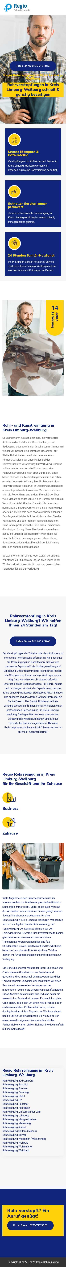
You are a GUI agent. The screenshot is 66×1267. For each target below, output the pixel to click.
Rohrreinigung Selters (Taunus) (19, 1131)
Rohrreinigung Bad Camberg (17, 1080)
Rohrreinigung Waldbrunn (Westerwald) (24, 1138)
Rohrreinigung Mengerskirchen (19, 1119)
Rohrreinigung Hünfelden (16, 1107)
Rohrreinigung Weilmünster (17, 1146)
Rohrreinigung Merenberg (16, 1123)
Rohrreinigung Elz (12, 1100)
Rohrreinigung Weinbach (15, 1150)
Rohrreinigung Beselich (15, 1084)
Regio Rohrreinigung (47, 1262)
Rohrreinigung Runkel (14, 1127)
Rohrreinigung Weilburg (15, 1142)
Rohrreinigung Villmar (14, 1134)
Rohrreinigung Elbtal (13, 1096)
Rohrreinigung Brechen (15, 1088)
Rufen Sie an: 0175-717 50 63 (33, 66)
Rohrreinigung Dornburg (15, 1092)
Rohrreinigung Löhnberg (15, 1115)
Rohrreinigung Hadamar (15, 1103)
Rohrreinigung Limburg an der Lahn (21, 1111)
